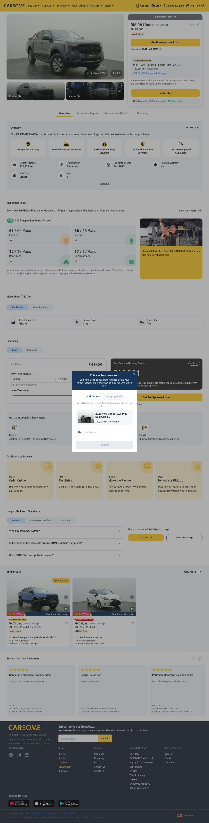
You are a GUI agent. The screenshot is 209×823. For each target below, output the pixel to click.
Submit (104, 444)
